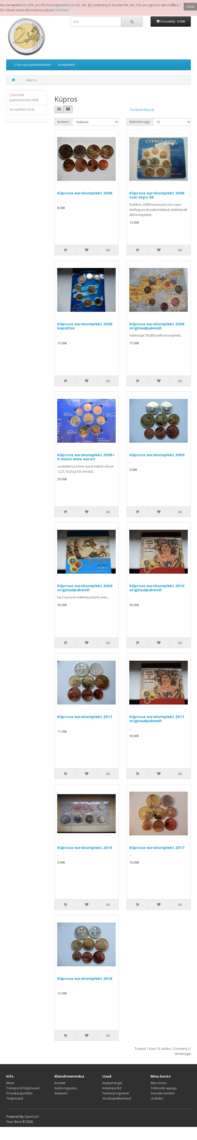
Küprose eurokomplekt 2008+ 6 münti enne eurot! (86, 457)
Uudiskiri (157, 1098)
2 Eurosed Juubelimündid (32, 65)
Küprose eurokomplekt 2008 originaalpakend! (156, 326)
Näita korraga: (139, 122)
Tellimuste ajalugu (164, 1088)
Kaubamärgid (112, 1083)
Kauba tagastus (65, 1088)
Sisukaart (60, 1093)
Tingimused (14, 1098)
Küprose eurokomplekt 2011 (84, 716)
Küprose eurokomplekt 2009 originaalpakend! (84, 588)
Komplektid (66, 65)
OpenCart (31, 1116)
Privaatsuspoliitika (19, 1093)
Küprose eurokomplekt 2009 (156, 454)
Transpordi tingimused (23, 1088)
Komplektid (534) (21, 109)
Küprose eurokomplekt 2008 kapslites (84, 326)
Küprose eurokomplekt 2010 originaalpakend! (156, 588)
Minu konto (159, 1083)
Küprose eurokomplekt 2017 (156, 847)
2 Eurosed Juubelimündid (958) (23, 97)
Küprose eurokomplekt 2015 (84, 847)
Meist (10, 1083)
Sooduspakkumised (116, 1098)
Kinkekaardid (111, 1088)
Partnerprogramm (115, 1093)
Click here (62, 10)
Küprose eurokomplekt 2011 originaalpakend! (156, 718)
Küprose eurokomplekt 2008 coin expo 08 (156, 195)
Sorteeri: (63, 122)
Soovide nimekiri (163, 1093)
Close (190, 6)
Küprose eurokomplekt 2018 (84, 978)
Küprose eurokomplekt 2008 (84, 192)
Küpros (31, 80)
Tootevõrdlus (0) (142, 110)
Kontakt (59, 1083)
